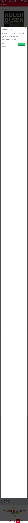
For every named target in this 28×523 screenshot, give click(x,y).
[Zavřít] (26, 28)
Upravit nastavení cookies (4, 45)
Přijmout (21, 44)
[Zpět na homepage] (6, 521)
